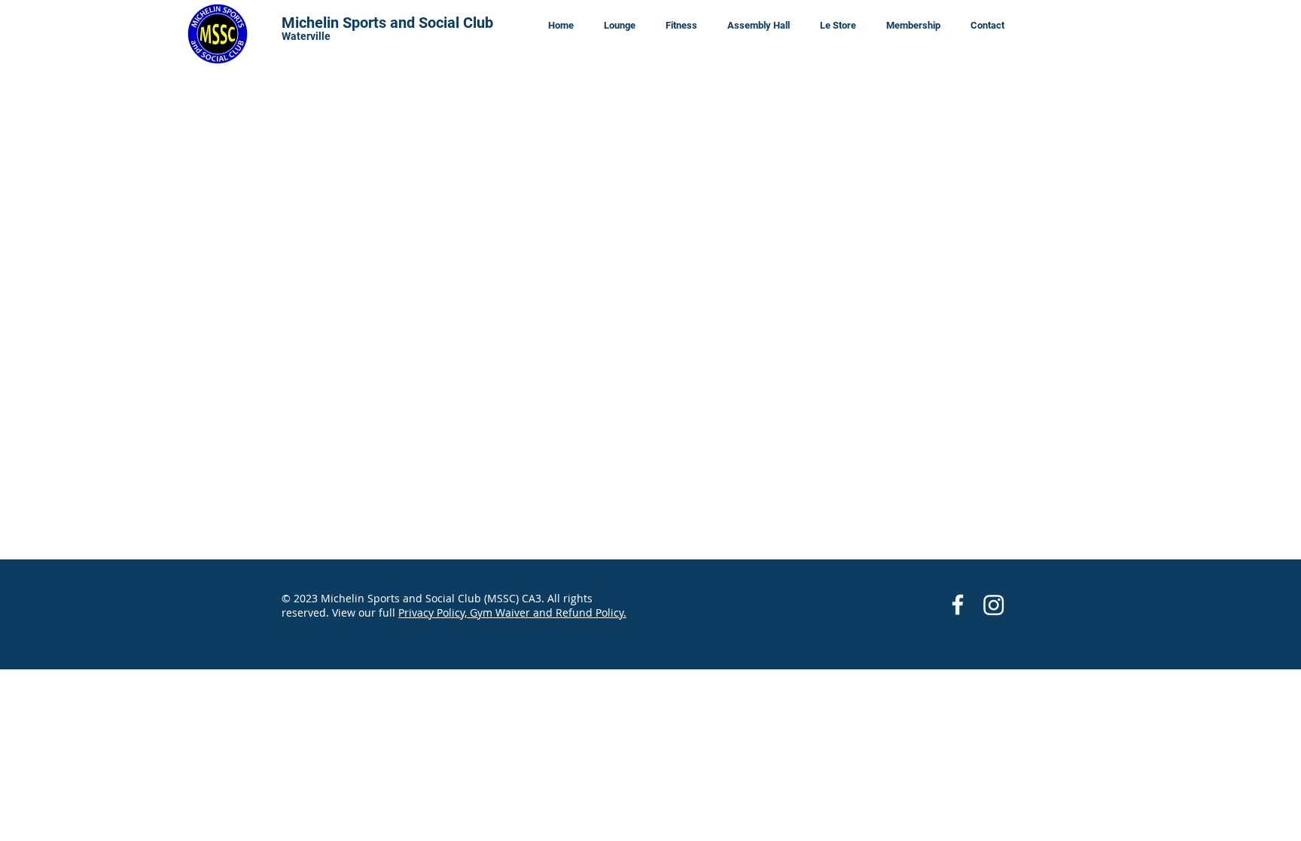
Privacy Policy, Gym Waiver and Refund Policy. (512, 612)
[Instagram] (993, 604)
